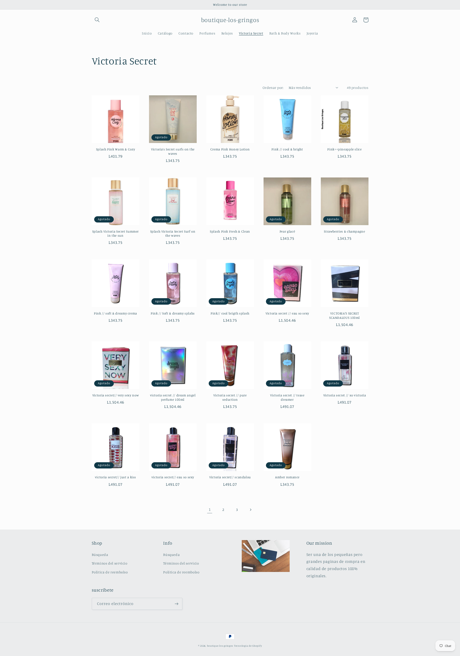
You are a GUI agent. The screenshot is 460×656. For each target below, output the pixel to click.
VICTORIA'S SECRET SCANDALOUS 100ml (344, 315)
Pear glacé (287, 231)
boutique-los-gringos (220, 645)
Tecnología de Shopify (248, 645)
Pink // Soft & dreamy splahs (173, 313)
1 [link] (210, 509)
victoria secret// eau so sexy (172, 477)
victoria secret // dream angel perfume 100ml (173, 397)
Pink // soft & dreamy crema (115, 313)
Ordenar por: (273, 88)
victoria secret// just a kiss (115, 477)
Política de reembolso (110, 572)
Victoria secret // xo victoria (344, 395)
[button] (97, 19)
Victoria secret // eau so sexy (287, 313)
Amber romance (287, 477)
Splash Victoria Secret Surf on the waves (173, 233)
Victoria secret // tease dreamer (287, 397)
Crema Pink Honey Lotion (230, 149)
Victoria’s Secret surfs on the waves (173, 151)
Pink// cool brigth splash (230, 313)
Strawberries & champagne (344, 231)
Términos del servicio (109, 563)
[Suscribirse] (176, 604)
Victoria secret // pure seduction (230, 397)
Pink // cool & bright (287, 149)
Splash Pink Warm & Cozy (115, 149)
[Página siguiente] (250, 509)
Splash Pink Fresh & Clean (230, 231)
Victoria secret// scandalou (230, 477)
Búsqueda (100, 555)
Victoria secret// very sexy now (115, 395)
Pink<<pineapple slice (344, 149)
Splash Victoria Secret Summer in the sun (115, 233)
